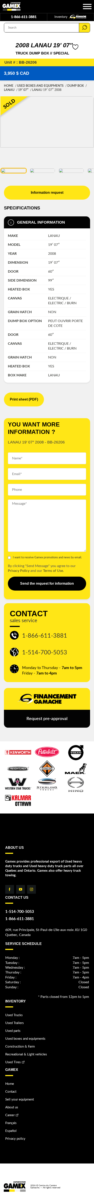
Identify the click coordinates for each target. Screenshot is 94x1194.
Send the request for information (47, 583)
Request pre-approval (47, 719)
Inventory (61, 17)
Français (11, 1123)
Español (11, 1131)
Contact (10, 1091)
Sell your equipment (19, 1099)
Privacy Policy (19, 570)
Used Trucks (14, 1015)
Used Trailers (14, 1023)
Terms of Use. (53, 570)
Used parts (13, 1031)
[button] (13, 170)
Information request (47, 192)
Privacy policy (15, 1138)
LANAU (9, 90)
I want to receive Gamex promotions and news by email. (47, 557)
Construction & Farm (20, 1046)
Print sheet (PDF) (24, 399)
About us (11, 1107)
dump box (75, 85)
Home (8, 85)
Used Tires (13, 1062)
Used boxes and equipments (40, 85)
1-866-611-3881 (24, 17)
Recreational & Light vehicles (26, 1054)
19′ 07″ (23, 90)
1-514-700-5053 (44, 653)
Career (10, 1115)
